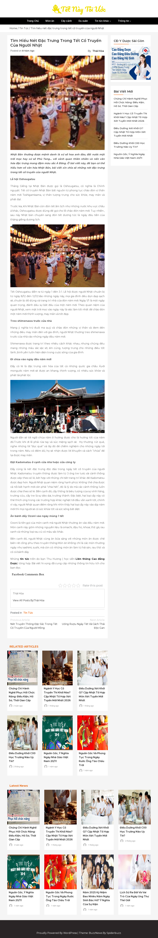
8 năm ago (28, 50)
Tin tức (28, 612)
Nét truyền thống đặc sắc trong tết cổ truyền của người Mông (33, 624)
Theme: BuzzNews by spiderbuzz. (100, 933)
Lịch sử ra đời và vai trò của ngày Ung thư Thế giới (134, 896)
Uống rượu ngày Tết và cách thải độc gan (83, 624)
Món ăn (50, 20)
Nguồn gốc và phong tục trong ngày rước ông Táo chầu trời (60, 896)
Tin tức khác (102, 20)
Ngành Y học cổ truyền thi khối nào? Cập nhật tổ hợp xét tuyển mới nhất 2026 (130, 117)
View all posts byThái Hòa (28, 600)
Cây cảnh (66, 20)
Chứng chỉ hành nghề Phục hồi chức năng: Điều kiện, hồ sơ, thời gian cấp (130, 102)
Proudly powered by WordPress (57, 933)
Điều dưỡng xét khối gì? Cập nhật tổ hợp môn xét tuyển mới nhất (130, 132)
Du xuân (83, 20)
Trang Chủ (33, 20)
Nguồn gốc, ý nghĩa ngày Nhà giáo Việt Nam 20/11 (56, 757)
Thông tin (123, 20)
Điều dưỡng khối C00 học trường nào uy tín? (22, 757)
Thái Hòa (98, 51)
